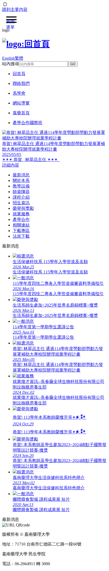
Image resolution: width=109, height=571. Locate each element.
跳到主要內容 (15, 9)
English (8, 58)
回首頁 (19, 73)
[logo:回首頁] (26, 44)
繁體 (19, 58)
